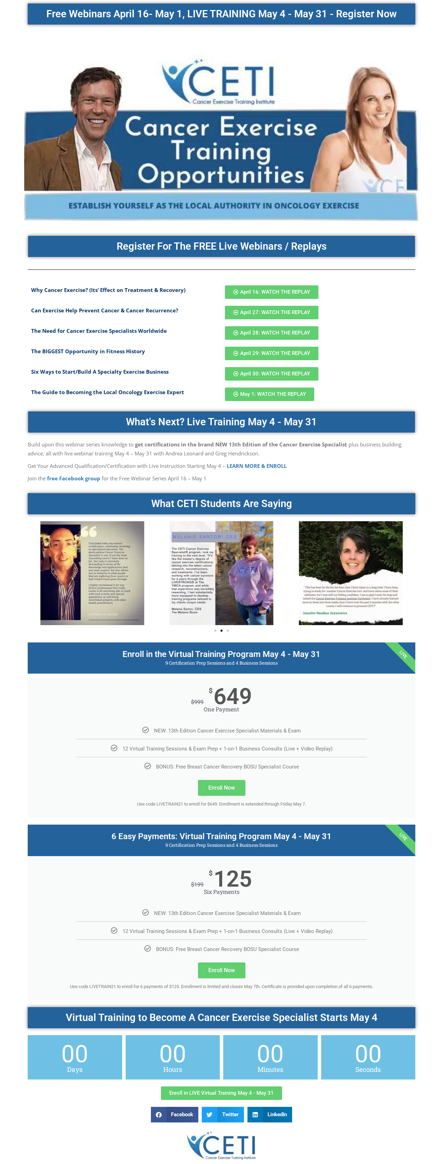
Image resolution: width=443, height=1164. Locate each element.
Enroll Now (221, 787)
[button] (215, 631)
